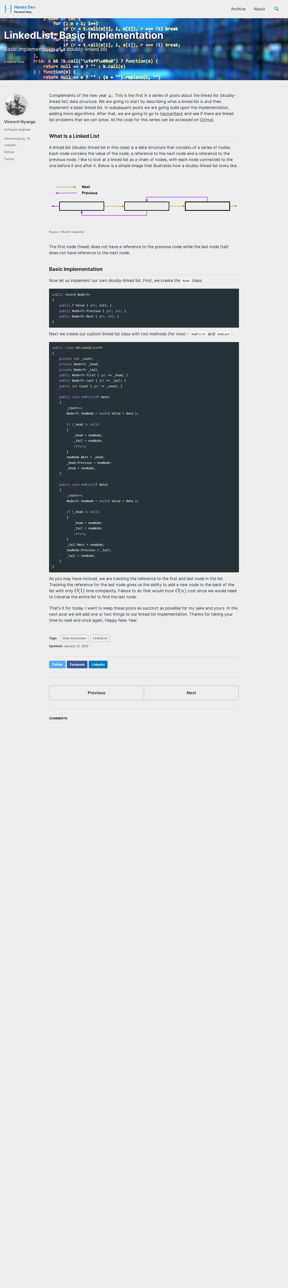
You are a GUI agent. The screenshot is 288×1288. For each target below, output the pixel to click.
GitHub (9, 152)
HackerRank (171, 113)
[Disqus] (144, 778)
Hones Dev (25, 9)
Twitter (9, 159)
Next (191, 692)
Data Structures (74, 638)
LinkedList (100, 638)
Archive (238, 9)
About (259, 9)
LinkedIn (10, 145)
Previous (96, 692)
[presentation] (79, 590)
